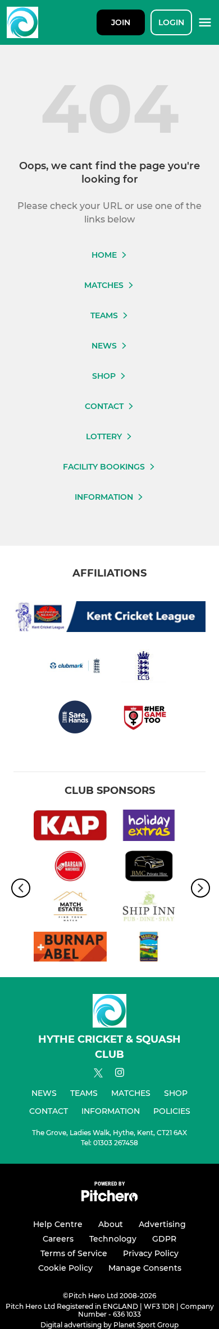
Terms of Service (73, 1253)
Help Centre (58, 1224)
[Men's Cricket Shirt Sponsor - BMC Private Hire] (148, 868)
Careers (58, 1239)
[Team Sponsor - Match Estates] (70, 908)
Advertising (162, 1224)
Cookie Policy (65, 1268)
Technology (112, 1239)
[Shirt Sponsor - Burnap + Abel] (70, 948)
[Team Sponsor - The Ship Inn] (148, 908)
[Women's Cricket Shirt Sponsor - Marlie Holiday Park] (148, 948)
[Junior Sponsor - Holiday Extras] (148, 827)
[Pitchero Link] (109, 1198)
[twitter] (98, 1074)
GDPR (164, 1239)
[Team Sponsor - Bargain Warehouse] (70, 868)
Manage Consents (144, 1268)
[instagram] (119, 1074)
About (110, 1224)
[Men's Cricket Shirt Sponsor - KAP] (70, 827)
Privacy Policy (151, 1253)
